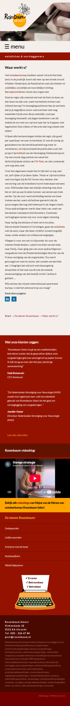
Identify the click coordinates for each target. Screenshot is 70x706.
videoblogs (23, 502)
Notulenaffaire (12, 556)
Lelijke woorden (13, 537)
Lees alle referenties (17, 435)
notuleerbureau (18, 75)
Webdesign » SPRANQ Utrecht (52, 696)
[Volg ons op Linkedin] (7, 299)
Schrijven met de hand (16, 546)
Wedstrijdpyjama (14, 565)
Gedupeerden (12, 528)
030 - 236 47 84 (20, 633)
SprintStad (19, 152)
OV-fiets (39, 161)
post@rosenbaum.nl (18, 637)
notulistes (59, 226)
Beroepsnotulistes (15, 91)
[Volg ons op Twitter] (14, 299)
